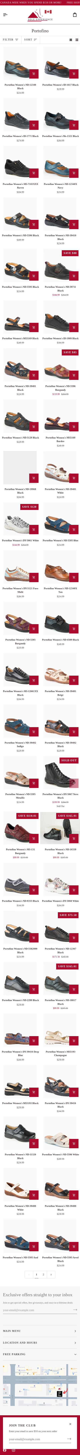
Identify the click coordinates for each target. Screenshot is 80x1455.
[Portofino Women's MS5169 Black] (20, 317)
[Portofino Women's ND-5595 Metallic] (20, 772)
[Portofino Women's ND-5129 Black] (20, 416)
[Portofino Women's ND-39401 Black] (20, 364)
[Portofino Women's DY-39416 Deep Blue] (20, 1030)
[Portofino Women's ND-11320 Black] (20, 1133)
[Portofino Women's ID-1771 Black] (20, 115)
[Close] (72, 1424)
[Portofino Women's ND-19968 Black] (20, 467)
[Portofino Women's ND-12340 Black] (20, 63)
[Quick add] (74, 74)
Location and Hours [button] (20, 1342)
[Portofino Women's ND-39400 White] (20, 1184)
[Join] (68, 1439)
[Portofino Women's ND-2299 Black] (20, 978)
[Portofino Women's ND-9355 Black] (20, 879)
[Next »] (51, 1274)
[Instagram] (13, 1450)
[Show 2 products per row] (77, 40)
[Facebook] (4, 1450)
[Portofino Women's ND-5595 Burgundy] (20, 618)
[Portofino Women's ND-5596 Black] (20, 214)
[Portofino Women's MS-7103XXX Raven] (20, 162)
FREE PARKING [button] (14, 1354)
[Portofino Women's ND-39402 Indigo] (20, 721)
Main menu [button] (12, 1330)
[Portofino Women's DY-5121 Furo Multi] (20, 567)
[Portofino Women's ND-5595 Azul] (20, 1236)
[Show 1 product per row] (71, 40)
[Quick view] (34, 74)
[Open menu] (8, 14)
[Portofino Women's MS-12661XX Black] (20, 669)
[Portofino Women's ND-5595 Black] (20, 265)
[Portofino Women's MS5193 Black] (20, 1081)
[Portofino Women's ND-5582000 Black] (20, 927)
